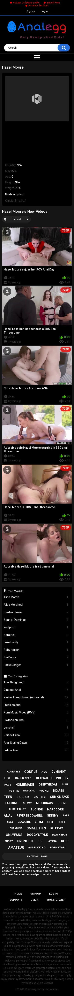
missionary (44, 803)
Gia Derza (36, 657)
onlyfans (14, 835)
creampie (15, 828)
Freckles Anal (36, 705)
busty (9, 841)
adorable (13, 771)
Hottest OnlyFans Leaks (26, 2)
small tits (36, 828)
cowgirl (24, 822)
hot (7, 778)
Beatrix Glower (36, 612)
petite (14, 790)
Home (18, 893)
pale (7, 784)
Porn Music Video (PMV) (36, 712)
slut (65, 784)
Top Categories (18, 676)
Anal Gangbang (36, 682)
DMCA (34, 899)
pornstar (57, 847)
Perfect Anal (36, 735)
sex (50, 822)
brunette (25, 841)
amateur (16, 847)
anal (8, 816)
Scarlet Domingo (36, 619)
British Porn (53, 2)
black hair (59, 834)
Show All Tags (37, 856)
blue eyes (56, 828)
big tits (40, 796)
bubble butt (17, 809)
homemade (24, 785)
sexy (10, 821)
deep (64, 841)
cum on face (59, 796)
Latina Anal (36, 750)
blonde (36, 809)
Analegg (32, 989)
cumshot (58, 771)
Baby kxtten (36, 649)
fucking (11, 803)
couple (30, 772)
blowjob (44, 778)
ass (44, 771)
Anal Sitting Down (36, 742)
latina (52, 841)
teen (8, 797)
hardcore (55, 809)
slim (39, 822)
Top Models (15, 591)
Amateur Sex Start (38, 5)
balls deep (23, 778)
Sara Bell (36, 635)
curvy (27, 803)
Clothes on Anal (36, 720)
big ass (58, 790)
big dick (22, 797)
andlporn (36, 627)
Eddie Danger (36, 665)
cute (62, 822)
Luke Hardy (36, 642)
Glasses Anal (36, 689)
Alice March (36, 597)
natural (29, 790)
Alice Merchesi (36, 604)
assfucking (37, 847)
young (44, 790)
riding (62, 803)
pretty (62, 778)
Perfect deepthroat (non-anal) (36, 697)
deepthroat (48, 784)
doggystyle (37, 835)
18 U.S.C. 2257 (56, 899)
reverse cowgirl (30, 815)
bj (40, 841)
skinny (52, 815)
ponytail (36, 727)
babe (66, 815)
